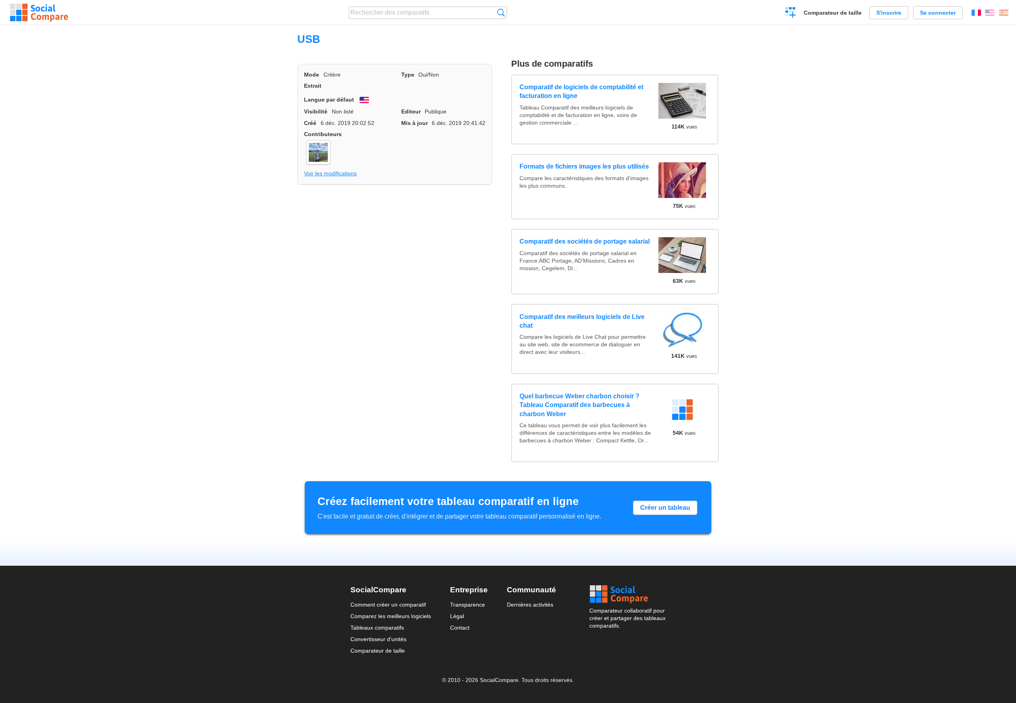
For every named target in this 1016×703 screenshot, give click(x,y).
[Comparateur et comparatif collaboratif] (39, 12)
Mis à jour (414, 123)
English (990, 13)
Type (407, 74)
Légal (457, 616)
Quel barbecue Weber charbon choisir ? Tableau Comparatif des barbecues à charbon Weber (579, 405)
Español (1003, 13)
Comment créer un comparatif (388, 604)
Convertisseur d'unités (378, 639)
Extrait (312, 86)
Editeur (411, 111)
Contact (460, 627)
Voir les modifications (330, 173)
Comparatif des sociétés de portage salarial (585, 241)
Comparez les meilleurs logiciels (390, 616)
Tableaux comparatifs (377, 627)
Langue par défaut (329, 99)
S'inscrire (888, 13)
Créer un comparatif (790, 13)
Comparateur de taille (833, 13)
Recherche (501, 12)
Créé (310, 123)
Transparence (467, 604)
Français (976, 13)
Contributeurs (323, 134)
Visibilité (315, 111)
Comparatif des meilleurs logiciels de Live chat (582, 321)
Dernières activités (530, 604)
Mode (311, 74)
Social (627, 594)
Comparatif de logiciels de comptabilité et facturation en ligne (581, 91)
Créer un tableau (665, 507)
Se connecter (938, 13)
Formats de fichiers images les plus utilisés (584, 166)
